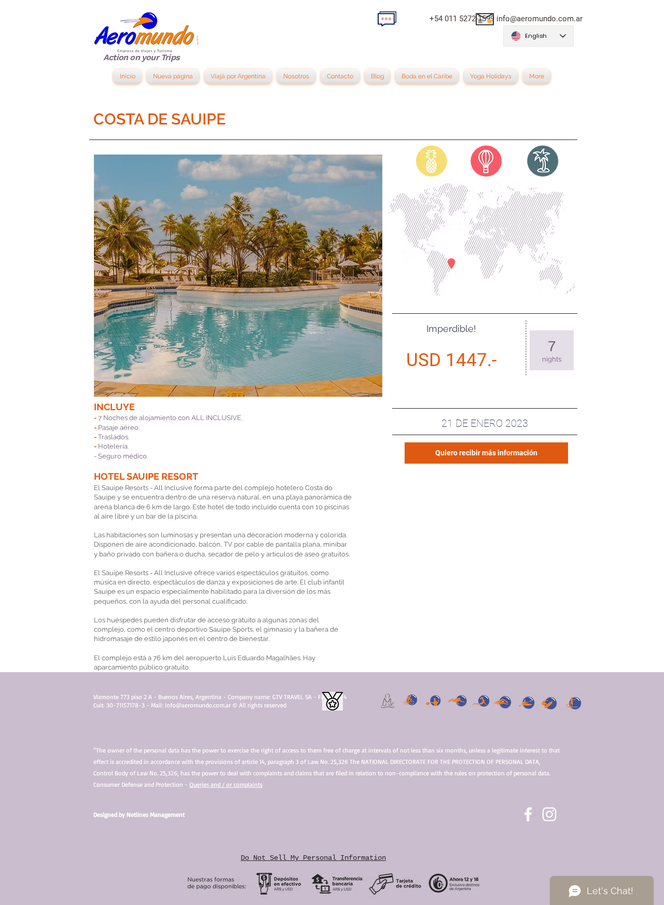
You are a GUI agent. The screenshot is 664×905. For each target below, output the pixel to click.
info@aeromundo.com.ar (539, 18)
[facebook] (528, 814)
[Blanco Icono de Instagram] (549, 814)
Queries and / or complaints (225, 784)
